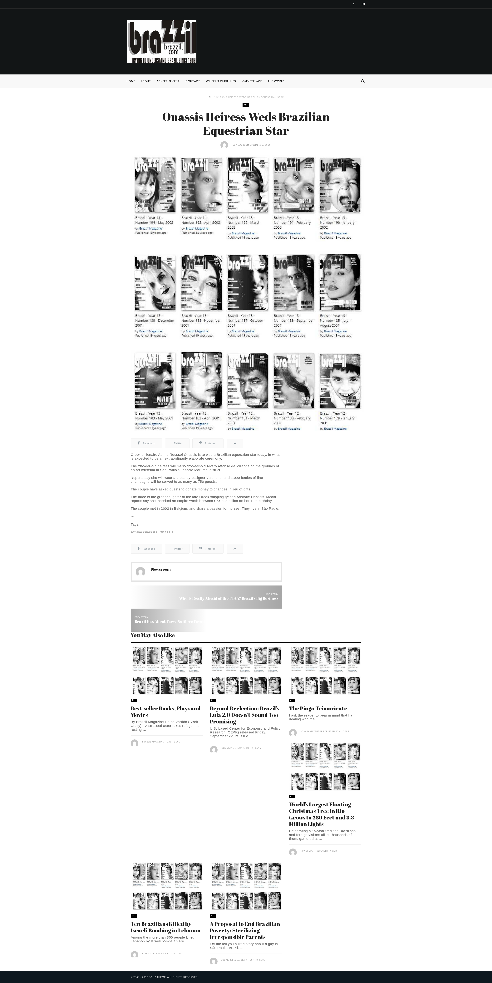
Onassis (167, 532)
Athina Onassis (144, 532)
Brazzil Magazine (153, 741)
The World (276, 81)
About (146, 81)
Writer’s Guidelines (221, 81)
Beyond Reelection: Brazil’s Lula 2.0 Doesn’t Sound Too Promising (244, 715)
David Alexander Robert (316, 731)
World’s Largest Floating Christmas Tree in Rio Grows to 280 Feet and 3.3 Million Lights (321, 814)
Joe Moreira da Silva (234, 960)
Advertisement (168, 81)
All (211, 97)
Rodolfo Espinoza (153, 953)
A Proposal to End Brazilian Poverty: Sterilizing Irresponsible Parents (245, 930)
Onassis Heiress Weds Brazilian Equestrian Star (250, 97)
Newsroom (242, 145)
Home (131, 81)
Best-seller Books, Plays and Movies (166, 711)
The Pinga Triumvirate (318, 708)
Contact (192, 81)
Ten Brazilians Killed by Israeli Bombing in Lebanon (166, 927)
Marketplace (252, 81)
